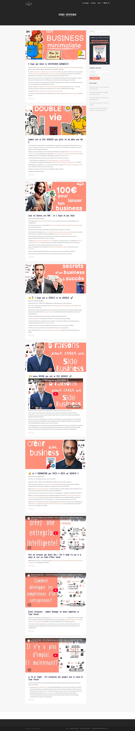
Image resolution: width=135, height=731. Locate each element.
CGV (67, 728)
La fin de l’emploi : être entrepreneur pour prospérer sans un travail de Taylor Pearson (55, 678)
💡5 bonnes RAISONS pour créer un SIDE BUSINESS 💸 (50, 376)
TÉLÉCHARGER (93, 3)
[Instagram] (105, 3)
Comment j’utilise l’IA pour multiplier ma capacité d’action (99, 93)
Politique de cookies (85, 728)
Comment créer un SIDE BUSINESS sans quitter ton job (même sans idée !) (55, 140)
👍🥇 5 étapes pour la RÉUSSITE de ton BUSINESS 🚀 (50, 297)
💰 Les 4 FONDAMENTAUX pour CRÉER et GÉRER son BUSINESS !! (53, 473)
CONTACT (99, 3)
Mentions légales (74, 728)
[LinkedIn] (107, 3)
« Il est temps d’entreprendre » (59, 617)
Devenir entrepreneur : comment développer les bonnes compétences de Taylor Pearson (53, 612)
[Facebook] (103, 3)
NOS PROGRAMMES (85, 3)
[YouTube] (109, 3)
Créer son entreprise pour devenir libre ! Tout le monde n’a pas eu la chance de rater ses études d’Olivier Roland (54, 555)
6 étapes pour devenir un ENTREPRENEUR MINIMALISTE (48, 63)
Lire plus (31, 98)
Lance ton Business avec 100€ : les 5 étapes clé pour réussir (51, 215)
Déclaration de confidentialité (99, 728)
